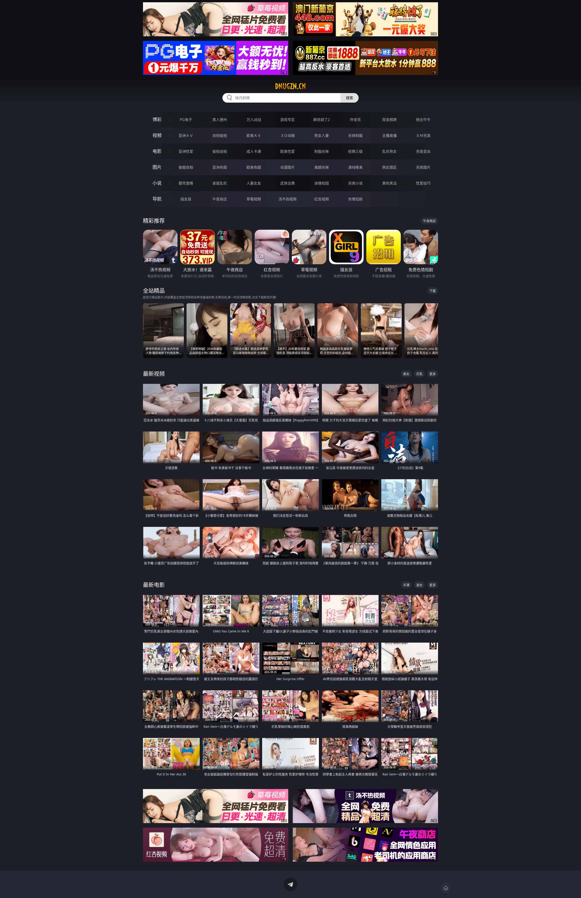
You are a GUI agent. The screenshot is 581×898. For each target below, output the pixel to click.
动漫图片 (287, 167)
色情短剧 (355, 199)
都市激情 (186, 183)
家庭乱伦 (219, 183)
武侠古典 (287, 183)
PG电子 (186, 119)
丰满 (406, 585)
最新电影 (154, 584)
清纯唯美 (355, 167)
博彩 (157, 119)
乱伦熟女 (389, 151)
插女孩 (185, 199)
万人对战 (253, 119)
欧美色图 (253, 167)
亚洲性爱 (186, 151)
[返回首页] (445, 888)
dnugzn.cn (290, 86)
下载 (432, 291)
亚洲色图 (219, 167)
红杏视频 (321, 199)
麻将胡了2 (321, 119)
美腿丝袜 (321, 167)
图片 (157, 167)
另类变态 (423, 151)
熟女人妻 (321, 135)
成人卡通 (253, 151)
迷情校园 (321, 183)
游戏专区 (287, 119)
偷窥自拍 (186, 167)
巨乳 (419, 374)
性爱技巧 (423, 183)
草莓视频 (253, 199)
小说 (157, 183)
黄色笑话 (389, 183)
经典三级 (355, 151)
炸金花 (355, 119)
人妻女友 (253, 183)
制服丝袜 (321, 151)
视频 (157, 135)
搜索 (349, 97)
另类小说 (355, 183)
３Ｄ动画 (287, 135)
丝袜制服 (355, 135)
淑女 (419, 585)
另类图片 (423, 167)
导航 (157, 199)
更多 (432, 374)
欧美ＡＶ (253, 135)
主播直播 (389, 135)
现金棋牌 (389, 119)
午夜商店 (219, 199)
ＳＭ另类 (423, 135)
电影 (157, 151)
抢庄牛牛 (423, 119)
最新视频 (154, 373)
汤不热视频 (287, 199)
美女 (406, 374)
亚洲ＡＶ (186, 135)
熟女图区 (389, 167)
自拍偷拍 (219, 135)
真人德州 (219, 119)
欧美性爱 (287, 151)
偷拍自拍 (219, 151)
